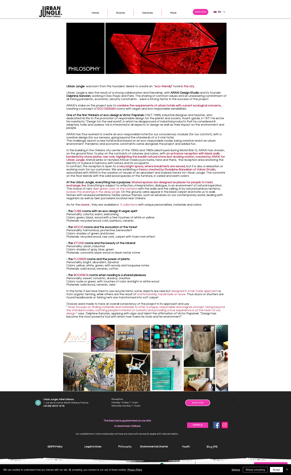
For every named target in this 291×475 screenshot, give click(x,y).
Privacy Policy (134, 469)
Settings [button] (236, 469)
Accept (276, 469)
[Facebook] (216, 425)
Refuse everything (255, 469)
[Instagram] (224, 425)
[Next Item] (222, 358)
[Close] (287, 469)
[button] (173, 12)
